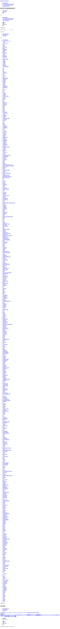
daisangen (5, 166)
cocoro (4, 133)
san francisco (5, 464)
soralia (4, 501)
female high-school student (8, 216)
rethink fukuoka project (7, 450)
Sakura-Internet (5, 462)
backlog (4, 98)
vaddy (4, 563)
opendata (4, 409)
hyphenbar (5, 285)
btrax (4, 110)
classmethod (5, 126)
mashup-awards (6, 359)
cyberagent (5, 159)
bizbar (4, 105)
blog (3, 106)
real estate (4, 442)
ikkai (4, 291)
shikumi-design (5, 484)
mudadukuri (5, 389)
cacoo (4, 114)
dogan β (4, 183)
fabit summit (5, 212)
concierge (4, 142)
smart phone (5, 495)
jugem (4, 314)
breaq (4, 109)
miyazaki (4, 372)
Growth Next (5, 259)
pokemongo (5, 438)
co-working (5, 131)
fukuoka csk (5, 234)
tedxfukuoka (5, 541)
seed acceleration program (7, 475)
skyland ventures (6, 492)
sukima (4, 522)
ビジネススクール (6, 41)
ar (3, 88)
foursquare (5, 224)
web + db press (5, 580)
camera (4, 117)
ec (3, 191)
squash (4, 54)
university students (6, 560)
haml (4, 266)
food (4, 221)
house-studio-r (5, 280)
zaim (4, 597)
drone (4, 186)
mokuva (4, 377)
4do (3, 68)
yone (4, 593)
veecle (4, 564)
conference (5, 143)
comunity (4, 141)
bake (4, 99)
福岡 (4, 51)
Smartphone (5, 497)
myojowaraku (5, 392)
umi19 (4, 556)
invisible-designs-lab (6, 301)
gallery (4, 245)
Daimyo (4, 163)
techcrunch (5, 536)
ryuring (4, 460)
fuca (3, 227)
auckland (4, 93)
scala (4, 468)
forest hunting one (6, 223)
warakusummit (5, 59)
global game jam (6, 251)
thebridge (4, 544)
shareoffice (5, 481)
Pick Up (4, 33)
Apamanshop (5, 86)
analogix (4, 82)
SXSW (4, 524)
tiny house (5, 545)
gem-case (4, 247)
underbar (4, 557)
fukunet (4, 230)
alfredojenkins (5, 78)
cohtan (4, 136)
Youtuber (4, 50)
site (3, 490)
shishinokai (5, 487)
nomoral (4, 404)
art (3, 90)
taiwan (4, 527)
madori (4, 349)
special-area (5, 504)
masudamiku (5, 360)
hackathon (5, 263)
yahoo (4, 591)
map (3, 354)
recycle (4, 445)
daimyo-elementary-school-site (8, 165)
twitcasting (5, 552)
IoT (3, 302)
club (3, 128)
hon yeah (4, 277)
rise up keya (5, 454)
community (5, 140)
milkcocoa (5, 368)
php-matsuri (5, 431)
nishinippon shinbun (6, 400)
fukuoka (4, 231)
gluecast (4, 254)
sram (4, 509)
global (4, 53)
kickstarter (5, 325)
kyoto (4, 338)
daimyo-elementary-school (8, 164)
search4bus (5, 472)
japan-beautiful (5, 309)
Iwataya (4, 307)
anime (4, 84)
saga (3, 461)
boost (4, 108)
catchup (4, 120)
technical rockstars (6, 538)
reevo (4, 446)
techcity (4, 535)
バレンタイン (5, 43)
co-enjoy (4, 130)
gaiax (4, 243)
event (4, 203)
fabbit (4, 211)
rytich (4, 459)
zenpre (4, 600)
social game (5, 499)
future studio (5, 241)
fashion (4, 214)
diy (3, 178)
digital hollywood (6, 175)
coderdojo (5, 134)
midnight (4, 366)
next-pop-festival (6, 399)
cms (3, 129)
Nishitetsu (5, 401)
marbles (4, 357)
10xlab (4, 63)
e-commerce (5, 187)
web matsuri (5, 581)
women (4, 586)
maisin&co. (5, 350)
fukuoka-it (5, 236)
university (4, 559)
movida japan (5, 384)
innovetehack (5, 295)
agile (4, 73)
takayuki (4, 529)
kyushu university (6, 339)
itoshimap (4, 306)
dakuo (4, 167)
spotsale (4, 508)
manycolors (5, 353)
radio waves (5, 441)
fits (3, 219)
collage (4, 138)
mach (4, 348)
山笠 (4, 44)
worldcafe (5, 590)
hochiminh (5, 275)
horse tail (4, 278)
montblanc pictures (6, 379)
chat (3, 123)
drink (4, 185)
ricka (4, 453)
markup (4, 358)
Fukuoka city (5, 232)
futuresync (5, 242)
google (4, 257)
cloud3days (5, 127)
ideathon (4, 288)
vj (3, 572)
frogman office (5, 226)
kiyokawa (4, 330)
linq (3, 343)
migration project (6, 367)
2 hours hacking (6, 66)
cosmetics (4, 149)
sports (4, 506)
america (4, 81)
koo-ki (4, 334)
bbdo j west (5, 103)
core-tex (4, 147)
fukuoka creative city (7, 233)
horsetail (4, 279)
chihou (4, 124)
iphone (4, 303)
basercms (4, 102)
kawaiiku (4, 323)
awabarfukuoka (6, 96)
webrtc (4, 584)
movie (4, 386)
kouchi (4, 335)
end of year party (6, 195)
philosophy (5, 427)
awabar (4, 95)
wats (4, 576)
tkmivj (4, 546)
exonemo (4, 207)
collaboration (5, 137)
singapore (4, 489)
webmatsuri (5, 583)
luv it (4, 347)
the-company (5, 543)
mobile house (5, 375)
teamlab (4, 533)
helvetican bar (5, 273)
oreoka (4, 412)
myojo (4, 391)
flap (3, 220)
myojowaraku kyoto (6, 394)
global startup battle (6, 252)
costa (4, 151)
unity (4, 558)
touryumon (5, 548)
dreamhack (5, 184)
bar (3, 100)
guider (4, 260)
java (3, 310)
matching (4, 361)
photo (4, 428)
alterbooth (5, 79)
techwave (4, 540)
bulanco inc (5, 111)
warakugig (5, 55)
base (3, 101)
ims (3, 293)
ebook (4, 190)
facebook (4, 213)
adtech (4, 71)
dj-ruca (4, 181)
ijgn (3, 290)
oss (3, 416)
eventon (4, 204)
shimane (4, 485)
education (4, 193)
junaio (4, 316)
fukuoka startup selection (7, 235)
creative (4, 154)
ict (3, 287)
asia (3, 91)
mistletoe (4, 371)
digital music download (7, 176)
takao (4, 528)
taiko (4, 525)
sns (3, 498)
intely (4, 298)
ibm (3, 286)
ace (3, 69)
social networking (6, 500)
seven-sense (5, 479)
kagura (4, 317)
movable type (5, 383)
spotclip (4, 507)
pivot (4, 435)
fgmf (4, 217)
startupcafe (5, 517)
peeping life (5, 422)
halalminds (5, 265)
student (4, 520)
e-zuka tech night (6, 189)
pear (3, 420)
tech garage (5, 534)
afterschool (5, 72)
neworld (4, 396)
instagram (4, 296)
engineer (4, 197)
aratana (4, 89)
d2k (3, 161)
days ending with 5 (6, 170)
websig (4, 585)
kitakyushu (5, 327)
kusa (4, 336)
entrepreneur (5, 199)
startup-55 (5, 515)
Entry (4, 200)
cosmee (4, 148)
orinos (4, 413)
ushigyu (4, 562)
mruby (4, 387)
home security (5, 276)
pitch (4, 434)
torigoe (4, 547)
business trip (5, 112)
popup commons (6, 439)
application (5, 87)
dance (4, 168)
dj (3, 179)
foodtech (4, 222)
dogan (4, 182)
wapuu (4, 575)
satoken (4, 466)
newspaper (5, 397)
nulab (4, 405)
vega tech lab (5, 566)
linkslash (4, 342)
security (4, 474)
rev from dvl (5, 451)
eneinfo (4, 196)
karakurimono (5, 322)
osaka (4, 414)
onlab (4, 407)
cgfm (4, 122)
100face (4, 62)
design (4, 172)
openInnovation (6, 410)
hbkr (4, 271)
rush (3, 458)
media (4, 362)
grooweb (4, 258)
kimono (4, 326)
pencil (4, 423)
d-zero (4, 160)
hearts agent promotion (7, 272)
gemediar (4, 248)
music (4, 390)
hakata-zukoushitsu (6, 264)
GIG (4, 35)
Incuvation (5, 294)
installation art (5, 297)
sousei (4, 502)
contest (4, 145)
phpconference (5, 432)
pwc (3, 58)
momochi (4, 378)
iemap (4, 289)
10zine (4, 64)
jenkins (4, 313)
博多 (4, 45)
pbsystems (5, 419)
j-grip (4, 308)
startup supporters (6, 513)
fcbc (3, 215)
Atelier (4, 92)
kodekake (4, 332)
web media (5, 582)
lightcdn (4, 340)
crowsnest (5, 157)
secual (4, 473)
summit (4, 61)
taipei (4, 526)
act (3, 70)
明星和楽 (5, 49)
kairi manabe (5, 319)
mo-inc (4, 373)
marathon (4, 356)
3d (3, 67)
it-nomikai (5, 304)
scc (3, 469)
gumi (4, 261)
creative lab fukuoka (6, 155)
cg (3, 121)
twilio (4, 551)
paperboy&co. (5, 418)
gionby (4, 249)
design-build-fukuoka (7, 173)
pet (3, 426)
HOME (4, 618)
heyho (4, 274)
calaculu (4, 116)
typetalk (4, 554)
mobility (4, 376)
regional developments (7, 447)
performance (5, 425)
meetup (4, 364)
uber (3, 555)
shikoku (4, 483)
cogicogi (4, 135)
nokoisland (5, 56)
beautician (5, 104)
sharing (4, 482)
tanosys (4, 531)
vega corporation (6, 565)
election (4, 194)
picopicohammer (6, 433)
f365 (4, 210)
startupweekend (6, 519)
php (3, 429)
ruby (4, 457)
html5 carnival (5, 283)
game (4, 246)
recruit (4, 444)
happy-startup (5, 269)
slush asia (4, 493)
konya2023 (5, 333)
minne (4, 369)
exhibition (5, 205)
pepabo (4, 424)
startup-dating (5, 516)
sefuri (4, 476)
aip (3, 74)
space (4, 503)
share (4, 480)
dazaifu (4, 171)
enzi (3, 201)
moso (4, 381)
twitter (4, 553)
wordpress (5, 588)
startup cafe (5, 512)
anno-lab (4, 85)
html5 (4, 282)
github (4, 250)
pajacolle (4, 417)
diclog (4, 174)
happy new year (6, 268)
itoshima (4, 305)
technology (5, 539)
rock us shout (5, 456)
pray (3, 440)
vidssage (4, 570)
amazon (4, 80)
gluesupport (5, 255)
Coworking (5, 152)
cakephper (5, 115)
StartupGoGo (5, 518)
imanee (4, 292)
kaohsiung (5, 321)
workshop (5, 589)
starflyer (4, 510)
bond (4, 107)
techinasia (4, 537)
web (3, 578)
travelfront (5, 549)
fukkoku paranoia (6, 229)
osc (3, 415)
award (4, 97)
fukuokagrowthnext (6, 239)
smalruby (4, 494)
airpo (4, 77)
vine (3, 571)
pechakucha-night (6, 421)
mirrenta (4, 370)
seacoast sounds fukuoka (7, 471)
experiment (5, 208)
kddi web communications (8, 324)
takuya (4, 530)
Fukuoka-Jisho (5, 237)
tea (3, 532)
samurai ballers (5, 463)
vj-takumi (4, 573)
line (3, 341)
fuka (3, 228)
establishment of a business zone (9, 202)
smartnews (5, 496)
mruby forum (5, 388)
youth (4, 596)
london (4, 346)
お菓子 (4, 42)
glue (3, 253)
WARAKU (5, 47)
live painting (5, 344)
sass (3, 465)
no (3, 402)
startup (4, 511)
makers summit (5, 352)
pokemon (4, 437)
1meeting (4, 65)
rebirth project (5, 443)
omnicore (4, 406)
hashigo (4, 270)
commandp (5, 139)
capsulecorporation (6, 118)
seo (3, 478)
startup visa (5, 514)
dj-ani (4, 180)
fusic (4, 240)
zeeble (4, 599)
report (4, 448)
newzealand (5, 398)
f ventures (4, 209)
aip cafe (4, 75)
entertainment (5, 198)
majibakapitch (5, 351)
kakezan (4, 320)
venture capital (5, 568)
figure (4, 218)
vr (3, 574)
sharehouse (5, 52)
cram (4, 153)
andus (4, 83)
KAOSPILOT (5, 39)
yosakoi (4, 595)
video (4, 569)
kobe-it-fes (5, 331)
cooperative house (6, 146)
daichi (4, 162)
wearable (4, 577)
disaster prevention (6, 177)
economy (4, 192)
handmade (5, 267)
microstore (5, 365)
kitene (4, 329)
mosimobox (5, 380)
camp (4, 60)
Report (4, 34)
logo (3, 345)
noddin (4, 403)
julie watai (5, 315)
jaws (4, 311)
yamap (4, 592)
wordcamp (5, 587)
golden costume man (6, 256)
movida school (5, 385)
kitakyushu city (5, 328)
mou (3, 382)
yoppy (4, 594)
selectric (4, 477)
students (4, 521)
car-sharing (5, 119)
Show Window (5, 488)
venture (4, 567)
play (3, 436)
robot (4, 455)
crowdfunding (5, 156)
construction (5, 144)
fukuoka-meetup (6, 238)
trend (4, 550)
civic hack (5, 125)
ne (3, 395)
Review (4, 452)
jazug (4, 312)
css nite (4, 158)
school (4, 470)
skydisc (4, 491)
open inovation (5, 408)
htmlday (4, 284)
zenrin (4, 601)
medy (4, 363)
